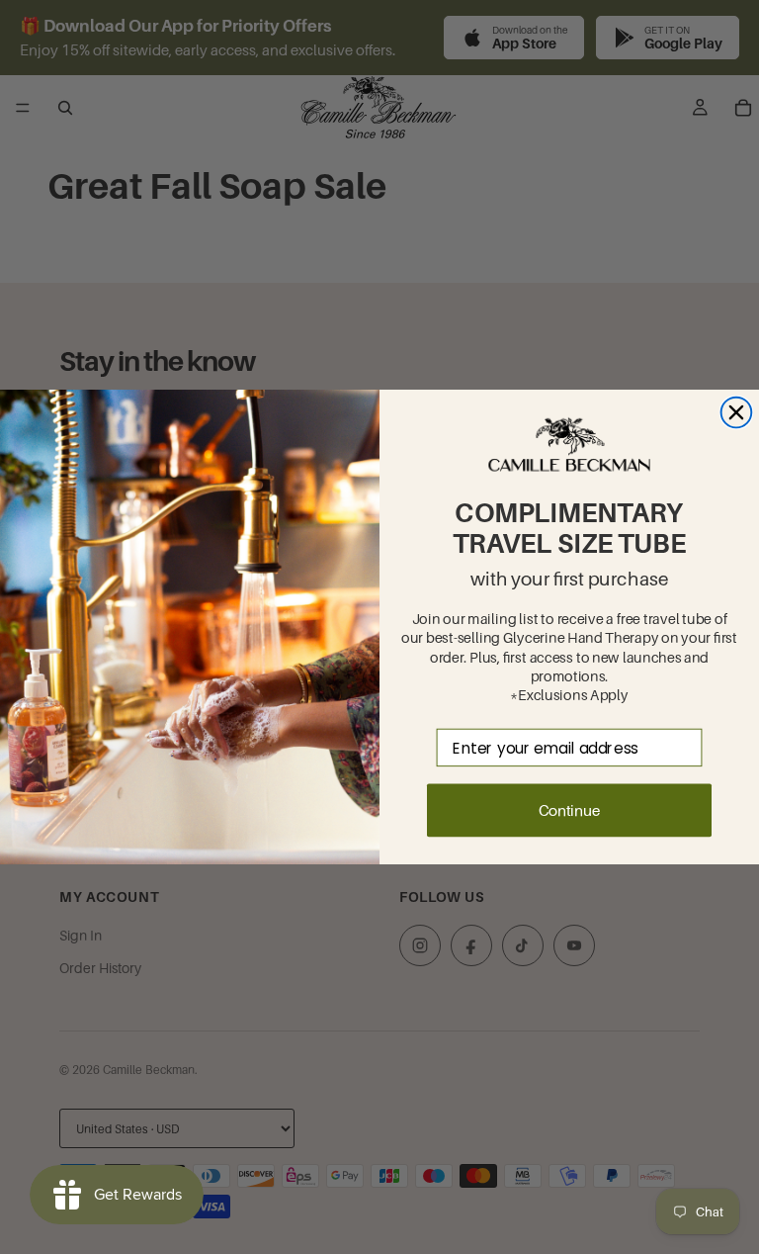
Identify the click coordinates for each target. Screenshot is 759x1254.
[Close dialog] (736, 413)
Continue (569, 809)
